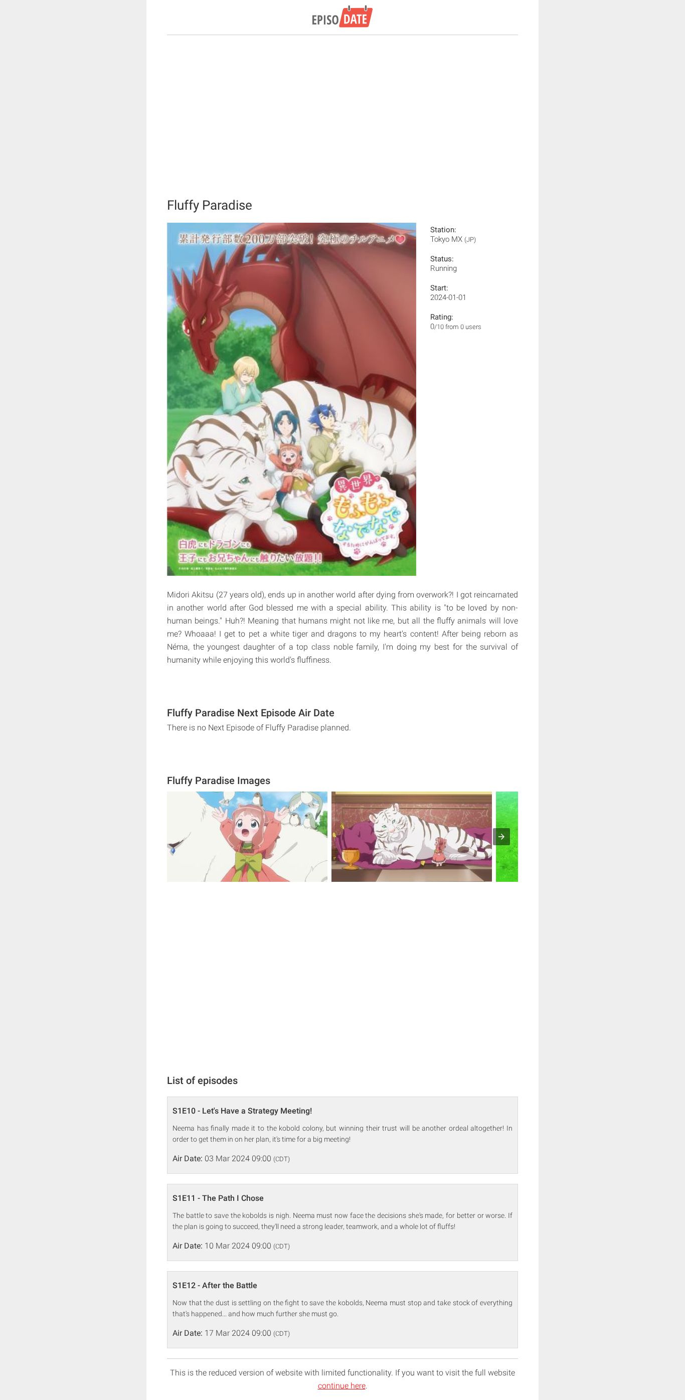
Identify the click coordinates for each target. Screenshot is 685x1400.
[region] (342, 115)
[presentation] (501, 836)
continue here (342, 1385)
